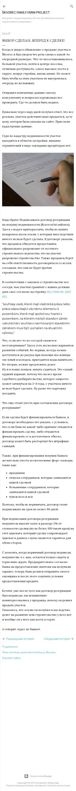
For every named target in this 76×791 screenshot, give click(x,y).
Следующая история (57, 638)
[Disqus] (38, 720)
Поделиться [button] (9, 646)
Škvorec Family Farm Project (26, 12)
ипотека (14, 652)
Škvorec (51, 652)
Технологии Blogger (41, 776)
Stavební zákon (11, 658)
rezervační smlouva (33, 652)
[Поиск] (72, 5)
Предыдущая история (19, 638)
